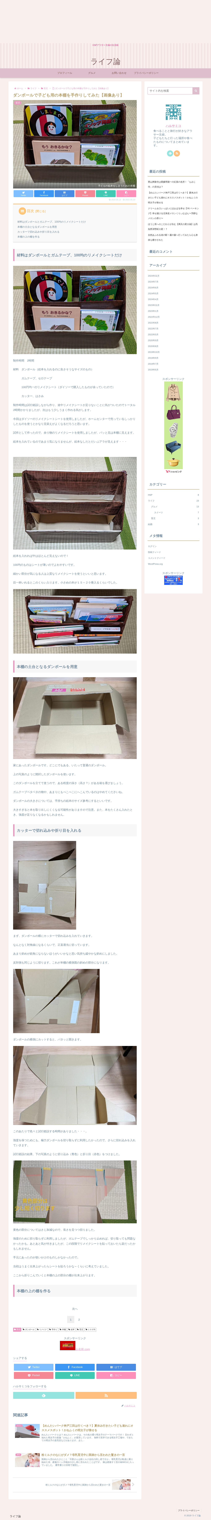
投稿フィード (154, 552)
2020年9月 (153, 340)
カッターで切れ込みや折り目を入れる (38, 231)
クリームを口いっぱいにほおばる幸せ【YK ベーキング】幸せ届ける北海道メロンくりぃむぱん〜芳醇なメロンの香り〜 (173, 213)
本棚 (64, 1329)
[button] (195, 90)
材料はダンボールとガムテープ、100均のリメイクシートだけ (51, 221)
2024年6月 (153, 287)
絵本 (72, 1329)
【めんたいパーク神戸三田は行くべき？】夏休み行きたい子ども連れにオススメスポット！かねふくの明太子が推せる (173, 197)
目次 (30, 211)
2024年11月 (153, 276)
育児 (18, 1329)
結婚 (173, 524)
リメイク (43, 1329)
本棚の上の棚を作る (28, 236)
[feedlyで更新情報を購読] (43, 1395)
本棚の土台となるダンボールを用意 (37, 226)
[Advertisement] (92, 21)
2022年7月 (153, 328)
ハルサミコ (173, 126)
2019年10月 (154, 352)
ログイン (152, 546)
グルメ (175, 506)
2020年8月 (153, 346)
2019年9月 (153, 358)
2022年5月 (153, 334)
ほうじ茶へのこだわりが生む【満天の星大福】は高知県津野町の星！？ (173, 226)
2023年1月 (153, 311)
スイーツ (176, 512)
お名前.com (83, 1349)
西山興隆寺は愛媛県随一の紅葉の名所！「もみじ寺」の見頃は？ (172, 184)
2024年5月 (153, 293)
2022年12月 (154, 317)
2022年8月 (153, 323)
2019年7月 (153, 364)
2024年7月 (153, 281)
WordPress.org (155, 564)
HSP (173, 495)
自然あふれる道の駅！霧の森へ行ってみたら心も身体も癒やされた (173, 237)
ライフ (173, 501)
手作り (54, 1329)
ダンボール (29, 1329)
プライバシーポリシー (189, 1510)
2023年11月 (153, 305)
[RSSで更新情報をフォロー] (106, 1395)
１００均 (91, 1329)
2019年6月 (153, 369)
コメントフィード (156, 558)
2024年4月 (153, 299)
